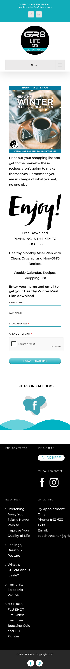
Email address (19, 323)
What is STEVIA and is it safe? (19, 570)
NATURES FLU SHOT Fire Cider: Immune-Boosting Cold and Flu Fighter (19, 620)
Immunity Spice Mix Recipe (16, 589)
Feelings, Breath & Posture (15, 550)
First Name (16, 302)
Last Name (16, 313)
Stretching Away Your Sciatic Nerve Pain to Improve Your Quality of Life (19, 522)
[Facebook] (42, 482)
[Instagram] (54, 482)
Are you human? (20, 333)
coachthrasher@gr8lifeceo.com (35, 7)
